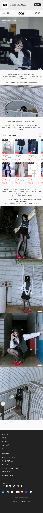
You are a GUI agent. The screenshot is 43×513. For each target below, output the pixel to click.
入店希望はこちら (7, 475)
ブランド (4, 441)
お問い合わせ (6, 472)
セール (4, 449)
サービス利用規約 (7, 461)
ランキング (5, 445)
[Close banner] (1, 1)
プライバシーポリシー (9, 457)
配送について (6, 465)
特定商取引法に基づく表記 (10, 468)
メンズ (4, 438)
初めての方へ (6, 454)
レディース (5, 434)
